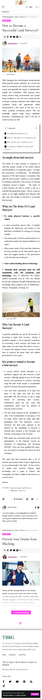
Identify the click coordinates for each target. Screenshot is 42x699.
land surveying (15, 488)
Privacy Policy (8, 695)
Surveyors (22, 490)
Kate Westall (12, 557)
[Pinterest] (38, 508)
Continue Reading (21, 612)
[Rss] (31, 682)
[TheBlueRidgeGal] (21, 2)
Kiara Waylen (12, 43)
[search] (26, 7)
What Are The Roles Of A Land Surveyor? (21, 138)
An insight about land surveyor (17, 133)
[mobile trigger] (4, 7)
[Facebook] (35, 508)
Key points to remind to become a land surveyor (19, 147)
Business (6, 21)
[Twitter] (10, 682)
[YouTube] (17, 682)
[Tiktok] (4, 686)
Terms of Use (21, 695)
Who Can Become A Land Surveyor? (19, 142)
